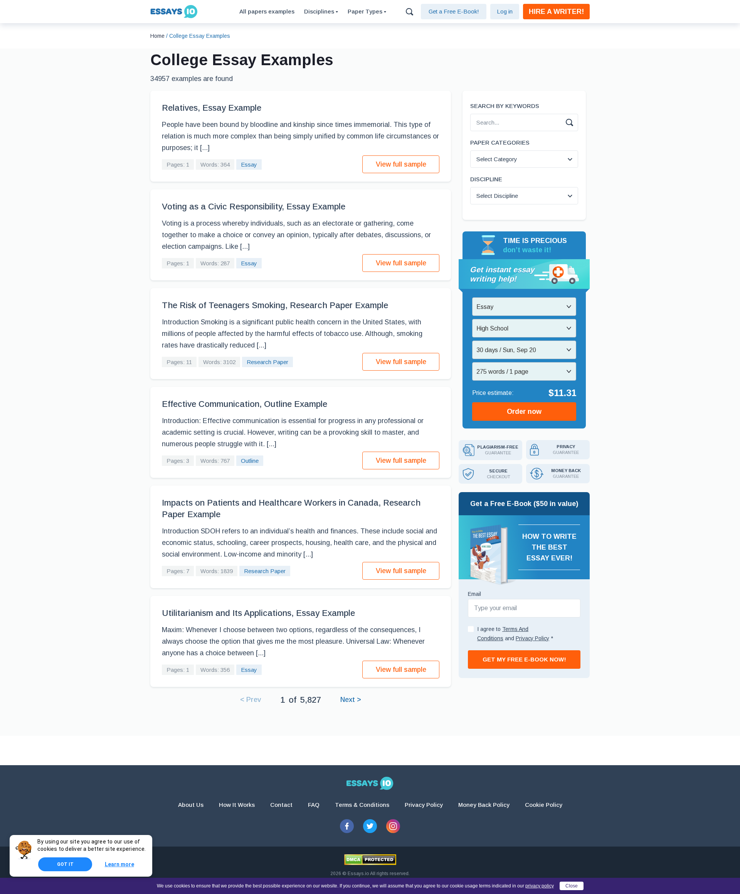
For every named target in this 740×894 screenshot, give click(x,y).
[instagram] (393, 826)
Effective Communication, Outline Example (244, 404)
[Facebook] (347, 826)
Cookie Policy (543, 804)
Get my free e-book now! (524, 659)
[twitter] (370, 826)
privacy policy (539, 886)
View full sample (401, 164)
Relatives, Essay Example (211, 108)
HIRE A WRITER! (556, 11)
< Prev (250, 699)
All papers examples (266, 11)
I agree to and (515, 633)
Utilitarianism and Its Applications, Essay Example (258, 613)
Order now (524, 411)
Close (571, 886)
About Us (191, 804)
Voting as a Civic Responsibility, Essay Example (253, 206)
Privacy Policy (424, 804)
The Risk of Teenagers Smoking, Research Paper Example (275, 305)
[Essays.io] (370, 783)
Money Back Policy (484, 804)
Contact (281, 804)
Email (474, 594)
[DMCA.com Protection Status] (370, 859)
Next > (350, 699)
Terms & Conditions (362, 804)
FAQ (314, 804)
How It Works (237, 804)
